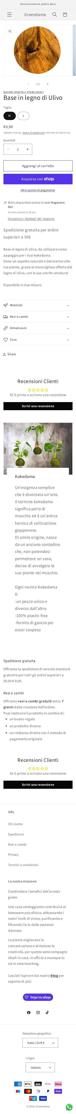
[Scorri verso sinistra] (28, 83)
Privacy (13, 854)
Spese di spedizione (33, 132)
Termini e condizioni (23, 865)
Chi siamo (15, 824)
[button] (9, 15)
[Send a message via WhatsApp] (69, 1107)
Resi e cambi (17, 844)
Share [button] (11, 354)
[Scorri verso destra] (47, 83)
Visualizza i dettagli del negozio (31, 219)
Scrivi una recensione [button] (38, 406)
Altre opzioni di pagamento (38, 190)
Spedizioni (16, 834)
